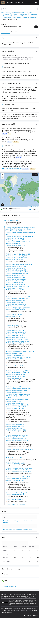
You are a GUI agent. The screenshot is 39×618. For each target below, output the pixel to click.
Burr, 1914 (14, 314)
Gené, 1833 (14, 392)
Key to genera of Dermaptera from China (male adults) (17, 529)
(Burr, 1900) (15, 245)
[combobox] (19, 8)
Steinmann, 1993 (15, 300)
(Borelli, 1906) (15, 275)
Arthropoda (15, 12)
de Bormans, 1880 (17, 440)
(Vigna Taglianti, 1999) (18, 308)
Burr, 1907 (14, 316)
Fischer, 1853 (14, 366)
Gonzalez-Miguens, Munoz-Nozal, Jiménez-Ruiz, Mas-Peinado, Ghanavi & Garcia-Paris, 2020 (20, 229)
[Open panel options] (36, 38)
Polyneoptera (14, 14)
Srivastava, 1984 (17, 341)
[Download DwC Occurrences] (36, 26)
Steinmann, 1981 (15, 334)
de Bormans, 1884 (16, 390)
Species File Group (21, 610)
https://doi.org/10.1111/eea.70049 (11, 168)
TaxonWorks (16, 608)
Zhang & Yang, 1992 (17, 273)
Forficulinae (33, 17)
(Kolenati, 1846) (15, 480)
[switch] (30, 209)
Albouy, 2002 (15, 403)
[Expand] (4, 227)
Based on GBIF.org (33, 206)
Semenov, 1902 (15, 494)
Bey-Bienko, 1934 (18, 254)
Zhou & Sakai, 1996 (17, 435)
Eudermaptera (7, 17)
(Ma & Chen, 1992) (16, 407)
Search (35, 175)
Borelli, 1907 (16, 266)
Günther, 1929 (15, 268)
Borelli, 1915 (15, 374)
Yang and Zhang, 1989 (17, 405)
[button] (2, 174)
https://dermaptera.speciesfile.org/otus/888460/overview (18, 598)
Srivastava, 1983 (17, 478)
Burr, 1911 (13, 243)
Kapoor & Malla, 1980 (18, 388)
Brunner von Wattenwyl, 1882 (20, 236)
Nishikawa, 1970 (16, 332)
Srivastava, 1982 (16, 284)
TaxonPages (32, 608)
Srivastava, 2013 (16, 279)
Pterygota (29, 12)
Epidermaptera (26, 16)
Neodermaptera (16, 16)
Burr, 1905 (14, 288)
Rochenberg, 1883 (17, 371)
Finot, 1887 (14, 353)
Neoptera (6, 14)
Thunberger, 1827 (17, 272)
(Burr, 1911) (14, 282)
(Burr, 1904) (16, 438)
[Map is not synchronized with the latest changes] (2, 204)
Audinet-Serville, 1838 (18, 297)
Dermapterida (32, 14)
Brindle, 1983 (15, 302)
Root (2, 12)
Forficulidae (25, 17)
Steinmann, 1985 (17, 399)
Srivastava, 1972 (16, 337)
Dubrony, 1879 (15, 238)
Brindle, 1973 (14, 259)
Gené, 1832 (15, 290)
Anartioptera (23, 14)
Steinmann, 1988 (16, 270)
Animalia (8, 12)
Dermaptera (6, 16)
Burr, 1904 (14, 378)
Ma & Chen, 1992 (17, 286)
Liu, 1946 (15, 343)
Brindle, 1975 (16, 256)
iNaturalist (14, 32)
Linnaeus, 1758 (11, 220)
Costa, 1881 (15, 240)
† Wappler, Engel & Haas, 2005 (20, 351)
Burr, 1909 (14, 428)
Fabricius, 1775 (16, 304)
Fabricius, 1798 (16, 430)
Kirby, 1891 (13, 401)
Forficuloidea (17, 17)
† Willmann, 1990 (18, 394)
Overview (6, 32)
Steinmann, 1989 (15, 499)
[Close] (3, 220)
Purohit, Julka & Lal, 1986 (18, 241)
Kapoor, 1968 (15, 309)
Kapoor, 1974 (15, 376)
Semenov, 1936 (15, 437)
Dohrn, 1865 (14, 359)
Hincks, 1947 (15, 277)
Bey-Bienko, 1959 (16, 257)
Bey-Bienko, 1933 (17, 470)
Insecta (22, 12)
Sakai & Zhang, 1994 (19, 264)
